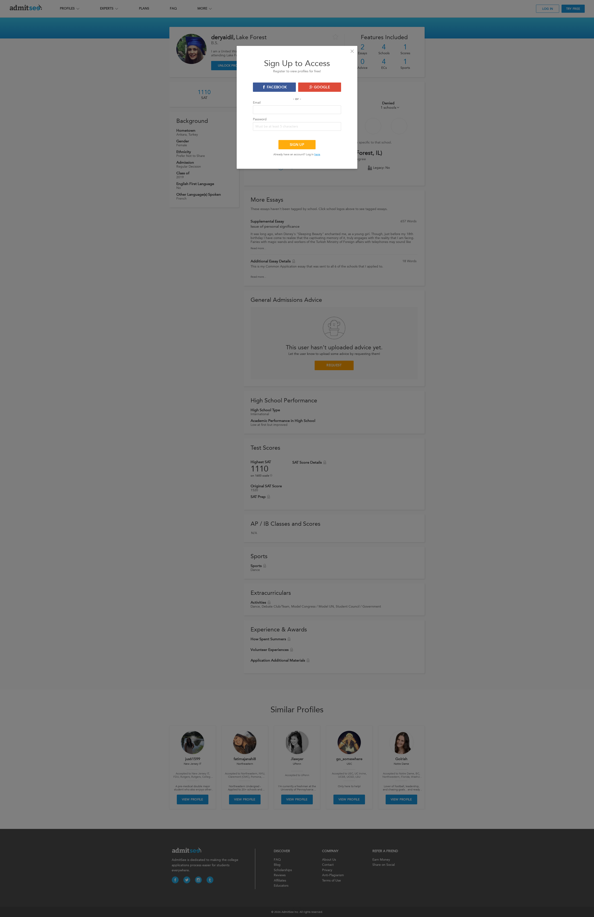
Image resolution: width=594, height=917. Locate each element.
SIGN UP (297, 145)
